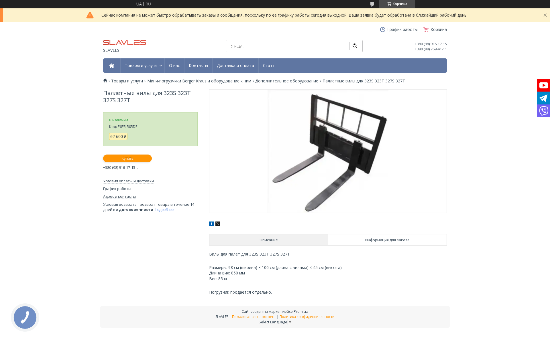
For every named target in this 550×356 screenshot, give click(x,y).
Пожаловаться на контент (254, 316)
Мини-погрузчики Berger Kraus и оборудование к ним (199, 81)
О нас (174, 65)
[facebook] (211, 224)
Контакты (198, 65)
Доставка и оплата (235, 65)
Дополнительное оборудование (286, 81)
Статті (269, 65)
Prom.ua (301, 311)
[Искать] (354, 46)
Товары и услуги (141, 65)
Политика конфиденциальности (307, 316)
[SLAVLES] (124, 42)
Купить (127, 158)
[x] (217, 224)
